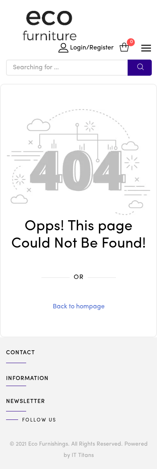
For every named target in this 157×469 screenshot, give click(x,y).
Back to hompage (79, 307)
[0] (124, 48)
